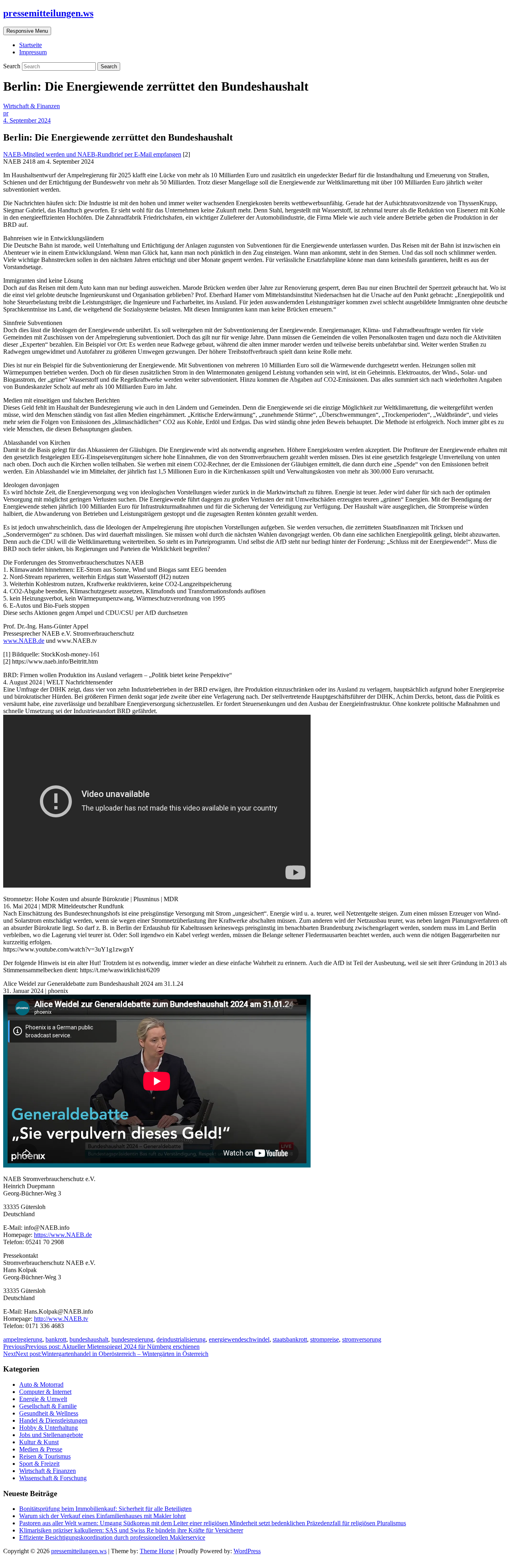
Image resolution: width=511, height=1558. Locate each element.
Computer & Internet (45, 1391)
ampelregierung (22, 1339)
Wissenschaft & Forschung (53, 1478)
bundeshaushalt (88, 1339)
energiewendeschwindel (239, 1339)
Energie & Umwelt (43, 1398)
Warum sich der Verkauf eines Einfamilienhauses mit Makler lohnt (102, 1515)
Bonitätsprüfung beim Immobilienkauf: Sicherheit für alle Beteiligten (105, 1508)
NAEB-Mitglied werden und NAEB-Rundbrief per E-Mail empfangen (92, 154)
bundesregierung (132, 1339)
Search (12, 66)
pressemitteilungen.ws (48, 13)
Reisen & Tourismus (45, 1456)
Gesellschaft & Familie (48, 1406)
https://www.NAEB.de (63, 1234)
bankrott (56, 1339)
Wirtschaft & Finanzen (31, 106)
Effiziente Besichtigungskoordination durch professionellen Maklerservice (112, 1537)
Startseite (30, 45)
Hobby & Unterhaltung (48, 1427)
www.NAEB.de (23, 640)
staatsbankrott (290, 1339)
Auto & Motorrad (41, 1384)
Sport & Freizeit (39, 1463)
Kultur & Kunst (39, 1442)
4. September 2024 (27, 120)
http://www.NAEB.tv (61, 1318)
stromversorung (361, 1339)
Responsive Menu (27, 31)
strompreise (324, 1339)
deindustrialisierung (181, 1339)
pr (5, 113)
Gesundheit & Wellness (48, 1413)
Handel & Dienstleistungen (53, 1420)
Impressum (33, 52)
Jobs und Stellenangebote (51, 1434)
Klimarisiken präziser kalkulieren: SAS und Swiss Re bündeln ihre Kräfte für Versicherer (131, 1530)
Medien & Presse (40, 1449)
